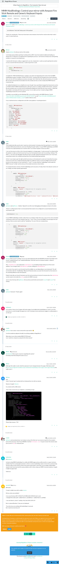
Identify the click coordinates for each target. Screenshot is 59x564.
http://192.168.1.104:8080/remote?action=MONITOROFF (20, 96)
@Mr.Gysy (14, 485)
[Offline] (3, 51)
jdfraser (7, 49)
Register (5, 529)
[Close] (56, 515)
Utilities (4, 16)
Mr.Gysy (8, 377)
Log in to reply (54, 18)
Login (9, 529)
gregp (7, 141)
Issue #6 (45, 279)
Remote (17, 384)
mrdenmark (8, 307)
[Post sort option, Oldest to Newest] (48, 19)
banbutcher (8, 457)
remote (25, 490)
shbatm (7, 22)
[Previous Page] (25, 534)
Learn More (18, 550)
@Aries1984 (23, 22)
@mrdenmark (14, 351)
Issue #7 (52, 279)
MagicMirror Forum (11, 1)
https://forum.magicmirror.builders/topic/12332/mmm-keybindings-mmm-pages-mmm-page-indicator (30, 367)
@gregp (22, 256)
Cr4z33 (7, 328)
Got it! (29, 552)
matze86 (8, 485)
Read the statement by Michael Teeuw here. (29, 6)
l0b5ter (7, 351)
